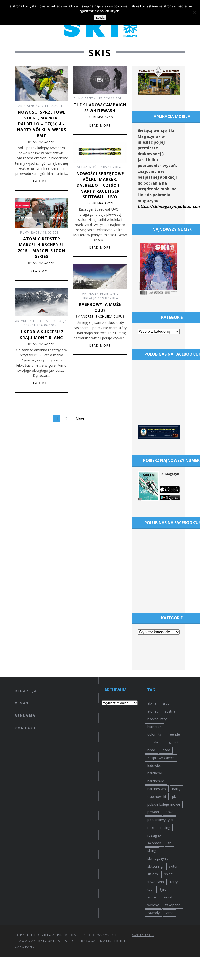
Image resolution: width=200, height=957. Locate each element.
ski (170, 843)
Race (35, 232)
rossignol (154, 835)
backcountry (157, 719)
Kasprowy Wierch (161, 757)
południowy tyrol (160, 819)
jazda (165, 750)
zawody (153, 912)
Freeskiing (93, 98)
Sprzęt (30, 325)
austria (170, 711)
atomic (152, 711)
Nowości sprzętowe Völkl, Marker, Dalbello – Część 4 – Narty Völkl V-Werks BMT (41, 123)
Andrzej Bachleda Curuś (103, 316)
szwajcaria (155, 881)
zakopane (172, 905)
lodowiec (154, 765)
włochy (153, 905)
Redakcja (26, 690)
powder (153, 812)
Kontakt (26, 728)
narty (176, 788)
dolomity (154, 734)
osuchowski (156, 796)
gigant (174, 742)
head (151, 750)
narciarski (154, 773)
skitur (173, 866)
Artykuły (90, 294)
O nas (22, 703)
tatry (174, 881)
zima (169, 912)
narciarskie (155, 781)
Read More (41, 181)
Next (80, 418)
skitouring (155, 866)
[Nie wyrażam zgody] (193, 12)
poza (169, 812)
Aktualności (29, 106)
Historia (40, 321)
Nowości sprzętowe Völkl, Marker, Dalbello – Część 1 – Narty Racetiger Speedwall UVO (100, 185)
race (150, 827)
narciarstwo (156, 788)
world (167, 897)
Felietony (108, 294)
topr (150, 889)
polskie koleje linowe (163, 804)
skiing (151, 850)
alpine (152, 703)
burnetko (154, 726)
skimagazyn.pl (158, 858)
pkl (174, 796)
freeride (174, 734)
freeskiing (154, 742)
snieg (168, 874)
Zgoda (100, 17)
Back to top (142, 935)
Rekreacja (88, 298)
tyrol (163, 889)
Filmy (78, 98)
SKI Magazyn (44, 142)
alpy (166, 703)
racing (165, 827)
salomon (154, 843)
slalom (152, 874)
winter (152, 897)
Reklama (25, 715)
